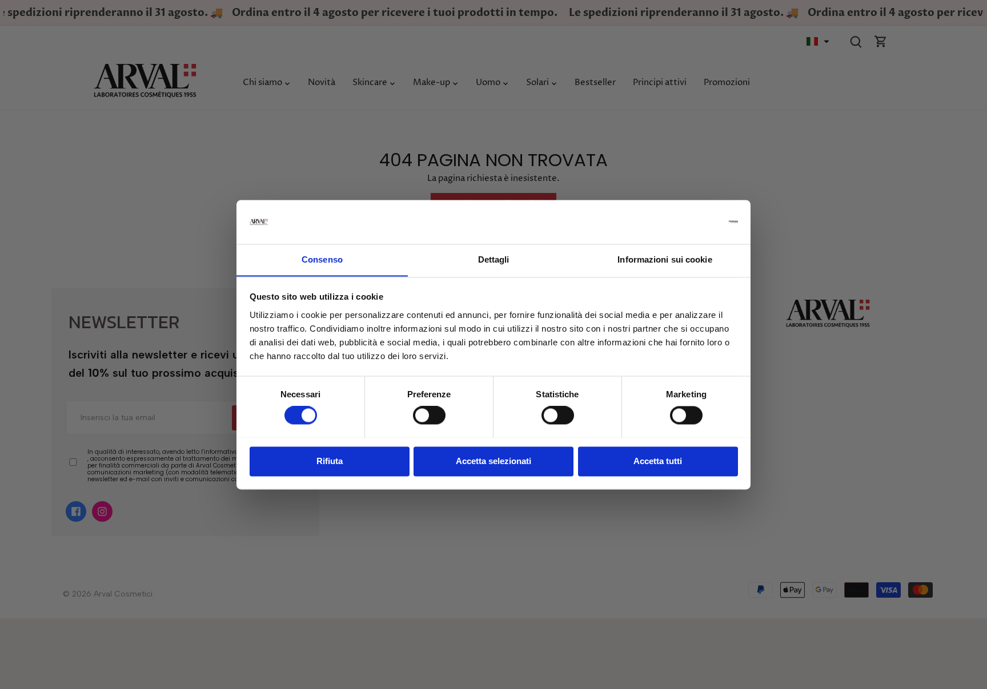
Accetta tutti (657, 461)
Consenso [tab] (322, 259)
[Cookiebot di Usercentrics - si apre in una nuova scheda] (688, 221)
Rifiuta (329, 461)
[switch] (429, 415)
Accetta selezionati (493, 461)
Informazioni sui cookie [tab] (664, 259)
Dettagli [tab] (493, 259)
